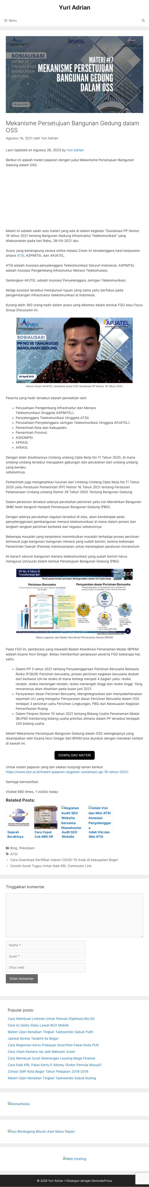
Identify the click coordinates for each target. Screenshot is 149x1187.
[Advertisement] (74, 200)
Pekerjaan (27, 848)
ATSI (20, 255)
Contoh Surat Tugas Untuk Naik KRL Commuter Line (51, 866)
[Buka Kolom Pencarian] (143, 20)
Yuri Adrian (74, 7)
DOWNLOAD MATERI (74, 755)
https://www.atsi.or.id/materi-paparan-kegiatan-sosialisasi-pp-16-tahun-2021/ (67, 772)
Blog (13, 848)
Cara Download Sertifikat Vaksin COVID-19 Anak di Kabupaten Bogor (64, 860)
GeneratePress (101, 1181)
